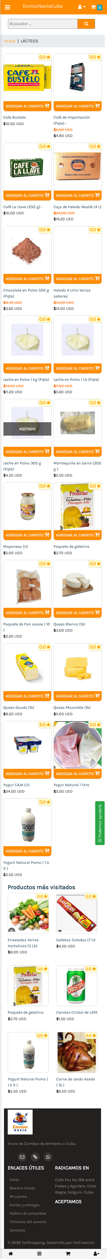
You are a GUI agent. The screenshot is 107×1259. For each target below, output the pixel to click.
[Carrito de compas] (68, 1253)
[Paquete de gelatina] (28, 985)
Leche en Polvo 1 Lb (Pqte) (76, 379)
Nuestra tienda (22, 1188)
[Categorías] (39, 1253)
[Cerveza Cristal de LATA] (76, 985)
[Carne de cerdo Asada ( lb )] (76, 1052)
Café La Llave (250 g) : (22, 206)
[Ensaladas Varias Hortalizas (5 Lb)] (28, 912)
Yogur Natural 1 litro (71, 784)
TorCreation (83, 1242)
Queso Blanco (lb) (69, 624)
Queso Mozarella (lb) (72, 707)
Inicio (9, 41)
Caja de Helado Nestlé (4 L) (78, 206)
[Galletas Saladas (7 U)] (76, 912)
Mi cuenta (18, 1196)
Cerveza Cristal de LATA (76, 1012)
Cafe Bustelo (14, 117)
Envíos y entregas (25, 1205)
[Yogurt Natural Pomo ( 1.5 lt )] (28, 1052)
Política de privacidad (28, 1213)
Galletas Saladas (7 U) (76, 939)
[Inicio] (10, 1254)
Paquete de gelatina (71, 546)
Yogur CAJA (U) (16, 784)
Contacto (17, 1230)
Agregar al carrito (25, 106)
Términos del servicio (28, 1222)
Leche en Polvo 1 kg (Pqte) (26, 379)
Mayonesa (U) (15, 546)
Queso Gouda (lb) (18, 707)
